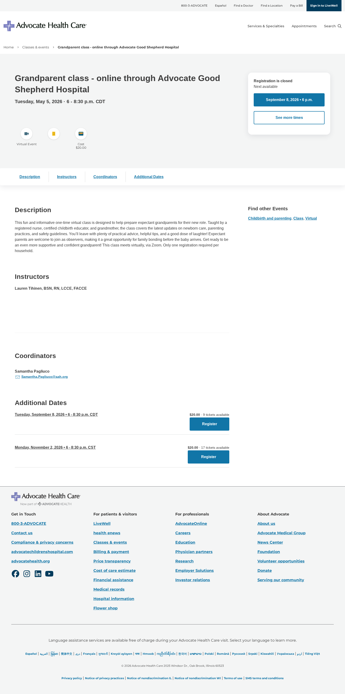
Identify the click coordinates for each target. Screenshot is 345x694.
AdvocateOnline (191, 523)
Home (9, 47)
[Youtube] (49, 574)
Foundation (268, 552)
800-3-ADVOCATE (194, 5)
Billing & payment (111, 552)
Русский (238, 653)
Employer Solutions (194, 570)
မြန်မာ (54, 653)
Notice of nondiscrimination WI (198, 678)
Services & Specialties (266, 26)
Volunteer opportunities (281, 561)
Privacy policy (71, 678)
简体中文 (66, 653)
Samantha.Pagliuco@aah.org (44, 376)
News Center (270, 542)
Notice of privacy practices (104, 678)
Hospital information (113, 599)
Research (184, 561)
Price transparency (112, 561)
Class (298, 218)
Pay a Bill (296, 5)
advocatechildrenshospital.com (42, 552)
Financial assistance (113, 580)
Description (29, 177)
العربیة (44, 653)
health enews (106, 533)
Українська (285, 653)
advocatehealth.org (30, 561)
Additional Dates (149, 177)
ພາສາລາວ (196, 653)
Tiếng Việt (312, 653)
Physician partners (194, 552)
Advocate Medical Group (281, 533)
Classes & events (35, 47)
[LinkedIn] (38, 574)
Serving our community (280, 580)
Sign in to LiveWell (324, 5)
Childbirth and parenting (269, 218)
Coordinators (105, 177)
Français (89, 653)
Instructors (67, 177)
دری (77, 653)
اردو (299, 653)
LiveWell (102, 523)
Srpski (252, 653)
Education (185, 542)
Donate (264, 570)
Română (223, 653)
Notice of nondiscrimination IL (149, 678)
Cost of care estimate (114, 570)
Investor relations (192, 580)
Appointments (304, 26)
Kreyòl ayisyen (121, 653)
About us (266, 523)
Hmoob (148, 653)
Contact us (22, 533)
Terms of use (233, 678)
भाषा (137, 653)
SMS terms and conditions (264, 678)
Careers (183, 533)
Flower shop (105, 608)
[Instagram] (27, 574)
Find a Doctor (243, 5)
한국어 (182, 653)
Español (220, 5)
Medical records (109, 589)
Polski (209, 653)
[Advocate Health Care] (46, 26)
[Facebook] (15, 574)
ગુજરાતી (103, 653)
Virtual (311, 218)
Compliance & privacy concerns (42, 542)
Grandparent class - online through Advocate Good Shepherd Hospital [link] (118, 47)
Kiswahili (267, 653)
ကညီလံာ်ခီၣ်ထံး (166, 653)
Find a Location (272, 5)
